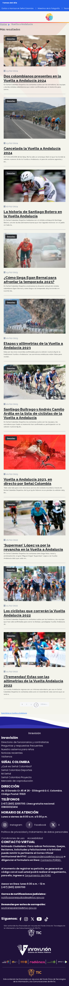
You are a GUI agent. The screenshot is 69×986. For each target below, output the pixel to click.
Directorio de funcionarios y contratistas (25, 742)
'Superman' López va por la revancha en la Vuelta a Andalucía (33, 547)
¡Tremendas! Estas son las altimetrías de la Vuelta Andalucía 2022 (33, 681)
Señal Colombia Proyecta (16, 777)
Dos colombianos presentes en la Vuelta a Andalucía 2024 (32, 78)
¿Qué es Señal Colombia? (16, 766)
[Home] (51, 17)
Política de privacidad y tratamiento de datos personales (34, 832)
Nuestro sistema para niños (17, 749)
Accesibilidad (35, 838)
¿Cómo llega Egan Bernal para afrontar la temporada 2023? (30, 279)
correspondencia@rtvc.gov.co (45, 856)
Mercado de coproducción (17, 780)
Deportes (11, 39)
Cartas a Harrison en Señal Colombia (18, 8)
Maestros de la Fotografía (49, 8)
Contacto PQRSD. (51, 860)
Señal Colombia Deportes (16, 770)
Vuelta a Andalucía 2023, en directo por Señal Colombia (28, 481)
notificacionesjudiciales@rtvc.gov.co (22, 897)
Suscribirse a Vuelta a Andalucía (14, 713)
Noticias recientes (12, 753)
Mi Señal (6, 773)
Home (3, 24)
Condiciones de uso (13, 838)
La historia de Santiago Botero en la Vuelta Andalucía (33, 214)
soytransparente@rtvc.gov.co (19, 908)
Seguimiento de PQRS (38, 875)
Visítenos (6, 756)
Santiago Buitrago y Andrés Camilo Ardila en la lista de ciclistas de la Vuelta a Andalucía (34, 413)
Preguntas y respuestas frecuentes (22, 745)
